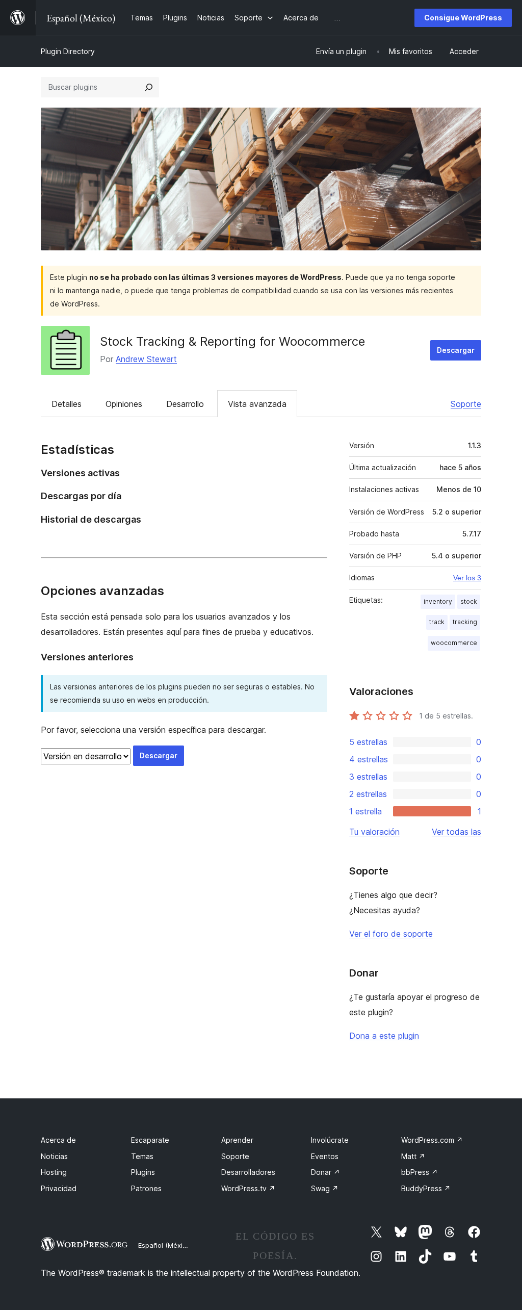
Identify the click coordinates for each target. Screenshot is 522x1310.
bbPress (419, 1172)
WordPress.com (432, 1140)
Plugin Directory (68, 51)
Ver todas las (456, 832)
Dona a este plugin (384, 1036)
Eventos (324, 1156)
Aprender (237, 1140)
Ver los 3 (467, 578)
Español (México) (165, 1245)
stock (468, 601)
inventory (438, 601)
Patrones (146, 1188)
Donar (325, 1172)
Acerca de (58, 1140)
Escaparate (150, 1140)
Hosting (54, 1172)
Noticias (54, 1156)
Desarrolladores (248, 1172)
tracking (465, 622)
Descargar (456, 350)
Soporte (466, 404)
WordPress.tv (248, 1188)
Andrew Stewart (146, 359)
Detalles (66, 404)
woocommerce (454, 643)
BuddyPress (426, 1188)
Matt (413, 1156)
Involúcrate (330, 1140)
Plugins (143, 1172)
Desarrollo (185, 404)
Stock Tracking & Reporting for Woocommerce (232, 341)
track (437, 622)
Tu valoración (374, 832)
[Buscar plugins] (149, 87)
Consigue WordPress (463, 17)
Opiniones (124, 404)
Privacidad (58, 1188)
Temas (142, 1156)
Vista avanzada (257, 404)
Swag (324, 1188)
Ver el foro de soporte (391, 934)
